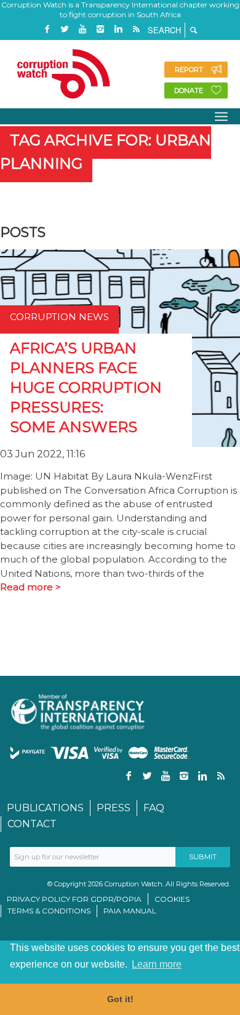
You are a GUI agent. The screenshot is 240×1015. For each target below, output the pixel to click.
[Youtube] (82, 29)
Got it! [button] (120, 999)
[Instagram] (100, 29)
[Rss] (136, 29)
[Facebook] (47, 29)
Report (189, 69)
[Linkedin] (118, 29)
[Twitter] (64, 29)
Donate (188, 90)
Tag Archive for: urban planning (105, 151)
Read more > (30, 587)
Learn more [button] (157, 964)
